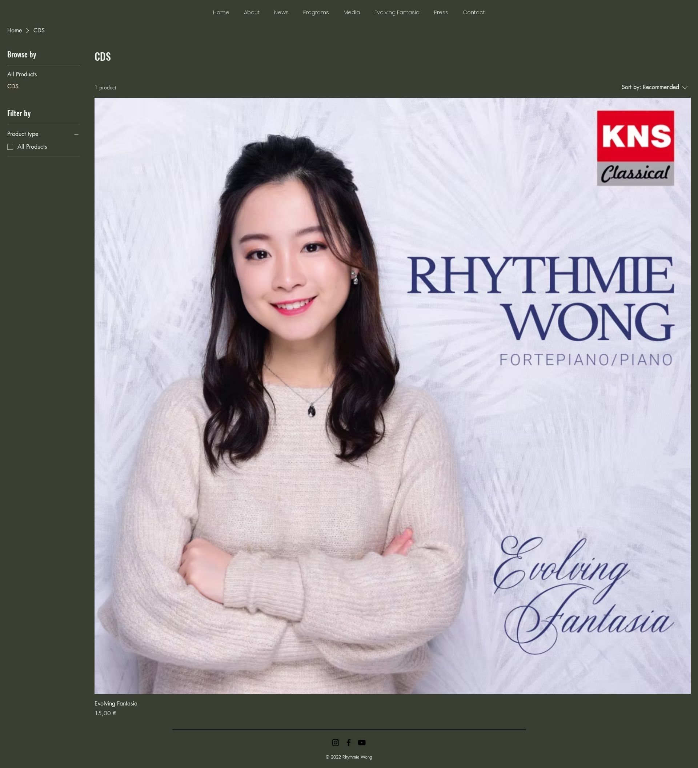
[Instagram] (335, 742)
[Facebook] (348, 742)
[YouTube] (361, 742)
